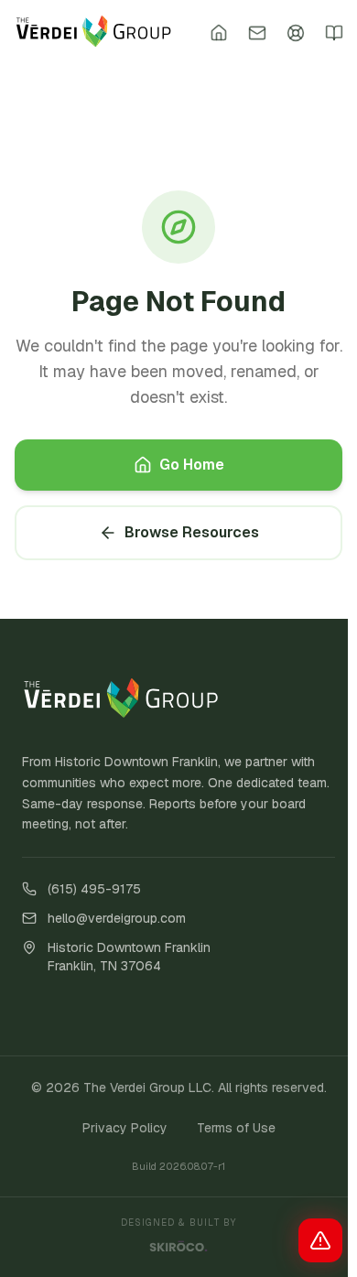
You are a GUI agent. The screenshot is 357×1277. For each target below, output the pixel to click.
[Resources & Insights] (334, 32)
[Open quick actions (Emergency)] (320, 1240)
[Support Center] (295, 32)
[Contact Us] (257, 32)
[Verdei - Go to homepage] (94, 33)
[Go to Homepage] (218, 32)
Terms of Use (236, 1128)
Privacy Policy (125, 1128)
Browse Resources (191, 532)
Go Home (191, 464)
